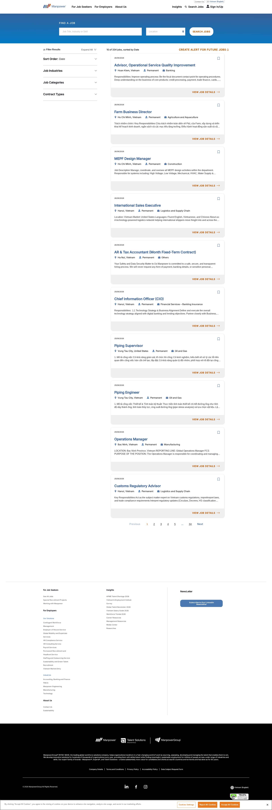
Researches (111, 628)
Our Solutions (48, 618)
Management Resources (116, 621)
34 (190, 524)
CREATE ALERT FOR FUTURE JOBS (202, 49)
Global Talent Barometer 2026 (118, 607)
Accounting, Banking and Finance (56, 679)
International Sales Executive (137, 205)
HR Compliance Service (52, 640)
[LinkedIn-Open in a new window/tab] (126, 786)
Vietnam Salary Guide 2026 (117, 611)
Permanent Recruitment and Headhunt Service (54, 653)
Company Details (96, 769)
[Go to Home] (54, 7)
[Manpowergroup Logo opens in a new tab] (165, 740)
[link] (136, 787)
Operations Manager (130, 439)
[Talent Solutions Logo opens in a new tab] (131, 740)
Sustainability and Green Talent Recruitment (55, 663)
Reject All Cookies (207, 805)
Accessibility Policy (150, 769)
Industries (47, 675)
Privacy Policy (133, 769)
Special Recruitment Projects (55, 600)
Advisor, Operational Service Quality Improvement (154, 65)
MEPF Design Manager (132, 159)
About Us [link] (47, 700)
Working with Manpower (53, 603)
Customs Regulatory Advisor (137, 486)
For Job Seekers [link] (50, 590)
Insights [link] (110, 590)
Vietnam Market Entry (52, 669)
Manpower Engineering (52, 686)
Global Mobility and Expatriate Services (55, 635)
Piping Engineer (126, 392)
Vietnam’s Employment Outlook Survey (118, 602)
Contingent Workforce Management (52, 624)
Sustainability (48, 710)
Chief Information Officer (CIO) (139, 299)
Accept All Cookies (229, 805)
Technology (48, 693)
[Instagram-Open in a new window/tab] (145, 787)
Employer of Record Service (54, 630)
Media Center (111, 625)
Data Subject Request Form (172, 769)
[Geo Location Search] (183, 31)
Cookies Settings (186, 805)
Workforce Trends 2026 (116, 614)
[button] (89, 49)
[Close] (267, 805)
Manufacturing (49, 690)
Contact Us (199, 2)
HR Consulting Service (52, 644)
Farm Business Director (133, 112)
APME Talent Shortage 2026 (117, 596)
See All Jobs (48, 596)
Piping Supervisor (128, 346)
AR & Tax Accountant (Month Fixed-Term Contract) (155, 252)
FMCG (45, 683)
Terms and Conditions (115, 769)
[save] (218, 58)
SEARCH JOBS (201, 31)
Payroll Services (49, 647)
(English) (217, 1)
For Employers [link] (50, 610)
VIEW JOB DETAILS (203, 92)
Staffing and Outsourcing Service (56, 658)
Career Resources (113, 618)
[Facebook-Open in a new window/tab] (136, 787)
